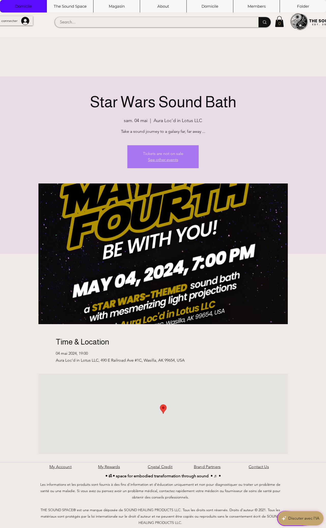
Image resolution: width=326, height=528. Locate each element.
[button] (70, 6)
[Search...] (265, 22)
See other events (163, 159)
